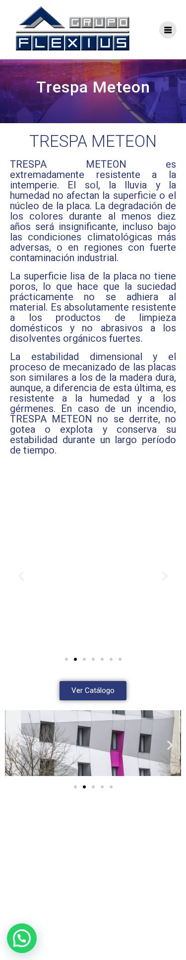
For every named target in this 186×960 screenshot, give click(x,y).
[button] (21, 576)
